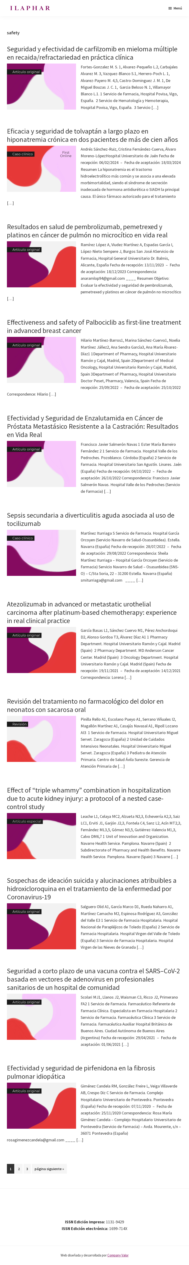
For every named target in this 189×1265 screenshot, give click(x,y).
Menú (178, 8)
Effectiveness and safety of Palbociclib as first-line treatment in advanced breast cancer (94, 326)
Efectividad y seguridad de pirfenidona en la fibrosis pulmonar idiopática (81, 1072)
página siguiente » (49, 1170)
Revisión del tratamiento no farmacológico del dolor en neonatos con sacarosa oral (85, 705)
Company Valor (118, 1255)
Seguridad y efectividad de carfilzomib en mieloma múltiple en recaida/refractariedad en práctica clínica (92, 52)
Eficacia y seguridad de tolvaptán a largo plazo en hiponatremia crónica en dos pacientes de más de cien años (92, 135)
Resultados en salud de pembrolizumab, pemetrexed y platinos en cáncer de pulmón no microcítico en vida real (87, 230)
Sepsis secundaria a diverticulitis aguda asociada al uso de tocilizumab (90, 519)
